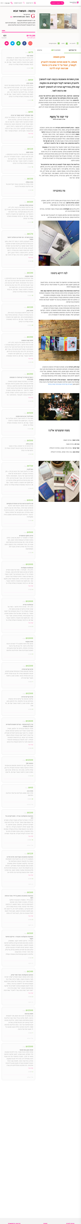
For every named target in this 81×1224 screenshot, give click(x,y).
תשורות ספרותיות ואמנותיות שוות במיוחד (60, 384)
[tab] (72, 50)
